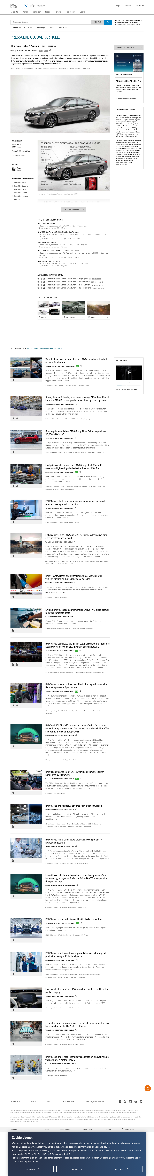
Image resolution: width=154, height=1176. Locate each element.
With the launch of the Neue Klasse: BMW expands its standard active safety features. (76, 360)
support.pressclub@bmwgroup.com (127, 24)
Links (30, 1129)
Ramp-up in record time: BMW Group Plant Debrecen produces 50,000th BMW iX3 (75, 433)
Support (13, 1129)
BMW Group (15, 1102)
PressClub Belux (20, 183)
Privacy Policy (88, 1129)
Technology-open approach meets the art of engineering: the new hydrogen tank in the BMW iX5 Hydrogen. (77, 1024)
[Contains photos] (12, 380)
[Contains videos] (17, 418)
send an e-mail (19, 155)
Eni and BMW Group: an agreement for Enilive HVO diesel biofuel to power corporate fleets (77, 611)
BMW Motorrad (68, 1102)
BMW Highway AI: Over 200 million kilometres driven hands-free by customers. (74, 773)
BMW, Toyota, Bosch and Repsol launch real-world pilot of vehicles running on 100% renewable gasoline (73, 577)
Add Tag (97, 22)
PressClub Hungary (21, 196)
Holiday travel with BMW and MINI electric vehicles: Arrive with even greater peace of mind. (76, 536)
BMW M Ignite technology (126, 389)
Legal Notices (65, 1129)
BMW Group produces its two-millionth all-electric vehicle (73, 919)
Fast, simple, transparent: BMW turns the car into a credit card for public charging (77, 990)
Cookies (108, 1129)
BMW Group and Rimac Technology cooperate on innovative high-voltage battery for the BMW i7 (77, 1058)
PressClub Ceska (20, 189)
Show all (17, 200)
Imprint (46, 1129)
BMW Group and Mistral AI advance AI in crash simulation (73, 805)
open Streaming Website (127, 99)
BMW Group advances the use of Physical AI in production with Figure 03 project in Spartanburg (76, 686)
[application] (129, 373)
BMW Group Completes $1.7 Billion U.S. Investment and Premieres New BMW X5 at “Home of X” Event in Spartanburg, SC (77, 645)
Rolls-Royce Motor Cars (94, 1102)
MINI (49, 1102)
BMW (33, 1102)
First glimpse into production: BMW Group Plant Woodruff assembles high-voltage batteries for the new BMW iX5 (73, 466)
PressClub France (20, 193)
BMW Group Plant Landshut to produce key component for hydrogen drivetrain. (73, 841)
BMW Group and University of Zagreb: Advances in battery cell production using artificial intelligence (75, 954)
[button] (128, 372)
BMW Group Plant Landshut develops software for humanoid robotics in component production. (75, 502)
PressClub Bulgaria (21, 186)
